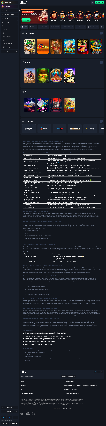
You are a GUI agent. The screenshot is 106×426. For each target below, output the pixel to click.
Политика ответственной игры (72, 393)
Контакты (23, 385)
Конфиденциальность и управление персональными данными (80, 385)
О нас (22, 381)
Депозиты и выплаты (27, 393)
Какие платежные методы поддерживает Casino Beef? (45, 339)
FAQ (22, 389)
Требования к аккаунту (70, 389)
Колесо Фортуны (8, 2)
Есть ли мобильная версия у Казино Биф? (40, 342)
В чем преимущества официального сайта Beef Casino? (45, 333)
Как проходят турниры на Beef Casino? (39, 344)
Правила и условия (69, 381)
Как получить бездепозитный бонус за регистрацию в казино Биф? (50, 336)
